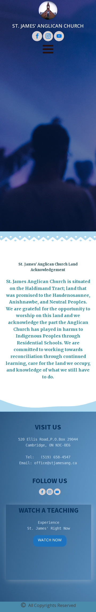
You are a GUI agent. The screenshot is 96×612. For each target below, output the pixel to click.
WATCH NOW (50, 539)
